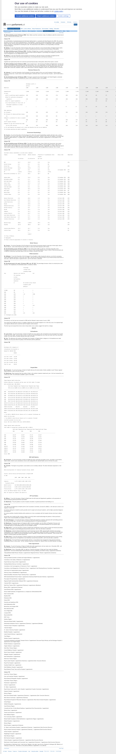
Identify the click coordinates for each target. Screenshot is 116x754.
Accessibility (56, 22)
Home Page (61, 32)
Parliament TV (58, 31)
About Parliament (36, 28)
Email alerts (63, 22)
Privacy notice (46, 751)
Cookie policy (52, 751)
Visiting (51, 28)
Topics (68, 31)
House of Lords (17, 31)
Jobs (29, 751)
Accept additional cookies (25, 16)
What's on (24, 31)
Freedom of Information (22, 751)
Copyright (41, 751)
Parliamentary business (14, 28)
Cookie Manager (58, 751)
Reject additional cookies (46, 16)
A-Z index (5, 751)
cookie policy (58, 11)
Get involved (45, 28)
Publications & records (49, 31)
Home (5, 28)
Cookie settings (63, 16)
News (64, 31)
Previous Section (7, 32)
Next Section (6, 748)
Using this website (34, 751)
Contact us (75, 22)
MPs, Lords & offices (26, 28)
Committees (39, 31)
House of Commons (8, 31)
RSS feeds (69, 22)
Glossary (10, 751)
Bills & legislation (32, 31)
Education (56, 28)
